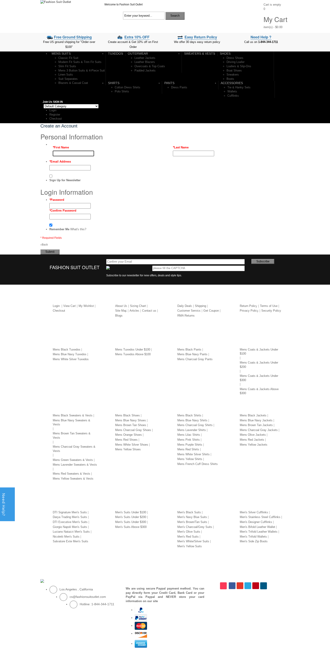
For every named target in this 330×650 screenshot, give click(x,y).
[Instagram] (224, 585)
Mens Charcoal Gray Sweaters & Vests (74, 449)
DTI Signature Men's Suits (70, 512)
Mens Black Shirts (189, 415)
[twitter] (247, 585)
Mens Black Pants (189, 349)
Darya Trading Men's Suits (70, 517)
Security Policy (271, 310)
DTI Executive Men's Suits (70, 522)
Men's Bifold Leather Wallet (257, 527)
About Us (121, 306)
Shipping (200, 306)
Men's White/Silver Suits (193, 541)
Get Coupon (211, 310)
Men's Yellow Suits (189, 546)
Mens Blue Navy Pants (192, 354)
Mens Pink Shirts (188, 439)
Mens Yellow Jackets (253, 444)
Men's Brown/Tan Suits (192, 522)
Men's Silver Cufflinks (254, 512)
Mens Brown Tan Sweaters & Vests (71, 435)
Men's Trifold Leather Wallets (258, 531)
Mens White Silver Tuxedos (71, 359)
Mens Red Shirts (188, 449)
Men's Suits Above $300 (131, 527)
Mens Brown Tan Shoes (130, 425)
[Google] (240, 585)
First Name (61, 147)
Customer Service (189, 310)
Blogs (119, 315)
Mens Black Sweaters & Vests (72, 415)
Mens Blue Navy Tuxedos (69, 354)
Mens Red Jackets (252, 439)
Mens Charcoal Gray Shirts (195, 425)
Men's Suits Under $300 (130, 522)
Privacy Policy (249, 310)
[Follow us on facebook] (232, 585)
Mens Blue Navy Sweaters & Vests (71, 422)
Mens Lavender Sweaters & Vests (75, 464)
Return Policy (248, 306)
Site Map (121, 310)
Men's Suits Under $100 (130, 512)
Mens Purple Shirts (189, 444)
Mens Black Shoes (127, 415)
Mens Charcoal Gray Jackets (259, 430)
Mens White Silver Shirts (193, 454)
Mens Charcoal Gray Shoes (133, 430)
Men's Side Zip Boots (254, 541)
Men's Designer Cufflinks (256, 522)
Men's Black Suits (189, 512)
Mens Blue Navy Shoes (130, 420)
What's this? (78, 229)
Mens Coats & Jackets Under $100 (259, 351)
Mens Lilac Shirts (188, 434)
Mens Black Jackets (253, 415)
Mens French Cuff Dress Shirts (197, 464)
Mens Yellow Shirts (189, 459)
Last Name (181, 147)
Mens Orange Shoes (128, 434)
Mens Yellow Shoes (128, 449)
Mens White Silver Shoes (131, 444)
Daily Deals (184, 306)
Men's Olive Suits (188, 531)
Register (54, 114)
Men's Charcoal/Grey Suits (194, 527)
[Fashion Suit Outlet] (55, 2)
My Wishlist (86, 306)
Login (52, 110)
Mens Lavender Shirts (191, 430)
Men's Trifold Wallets (253, 536)
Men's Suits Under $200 (130, 517)
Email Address (60, 161)
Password (56, 199)
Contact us (149, 310)
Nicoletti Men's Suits (66, 536)
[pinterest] (255, 585)
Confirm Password (62, 210)
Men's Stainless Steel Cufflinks (260, 517)
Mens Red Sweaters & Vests (71, 473)
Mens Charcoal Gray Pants (195, 359)
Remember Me (59, 229)
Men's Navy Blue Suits (192, 517)
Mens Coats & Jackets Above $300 (259, 391)
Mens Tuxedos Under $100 (132, 349)
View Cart (69, 306)
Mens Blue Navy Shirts (192, 420)
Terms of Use (268, 306)
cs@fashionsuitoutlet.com (88, 597)
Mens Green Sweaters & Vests (73, 460)
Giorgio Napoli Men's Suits (70, 527)
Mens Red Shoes (126, 439)
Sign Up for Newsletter (65, 180)
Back (44, 244)
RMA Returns (186, 315)
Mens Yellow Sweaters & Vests (73, 478)
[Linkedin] (264, 585)
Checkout (55, 118)
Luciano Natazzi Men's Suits (71, 531)
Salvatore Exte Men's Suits (70, 541)
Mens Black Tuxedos (66, 349)
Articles (134, 310)
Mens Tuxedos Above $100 (133, 354)
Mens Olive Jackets (253, 434)
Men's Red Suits (188, 536)
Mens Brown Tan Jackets (256, 425)
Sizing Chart (138, 306)
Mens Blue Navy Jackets (256, 420)
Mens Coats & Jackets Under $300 (259, 378)
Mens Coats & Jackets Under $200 (259, 365)
